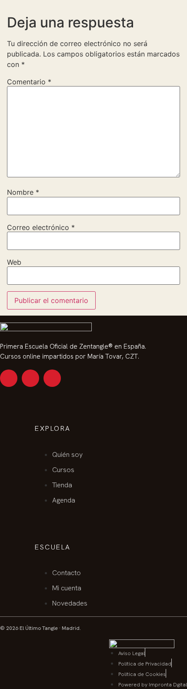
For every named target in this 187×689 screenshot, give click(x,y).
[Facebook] (52, 378)
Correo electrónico (41, 227)
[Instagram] (8, 378)
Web (14, 262)
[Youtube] (30, 378)
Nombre (23, 192)
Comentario (29, 81)
